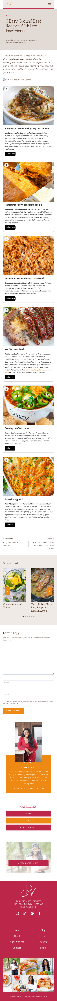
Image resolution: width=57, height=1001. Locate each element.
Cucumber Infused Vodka (12, 606)
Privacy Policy (34, 996)
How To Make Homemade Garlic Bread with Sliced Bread (43, 544)
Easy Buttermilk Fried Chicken (12, 542)
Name (7, 683)
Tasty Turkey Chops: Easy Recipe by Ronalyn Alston (42, 607)
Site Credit (43, 996)
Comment (8, 640)
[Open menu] (50, 4)
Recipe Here (10, 154)
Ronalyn (10, 40)
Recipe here (9, 377)
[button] (28, 813)
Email (7, 694)
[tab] (23, 616)
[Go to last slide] (7, 591)
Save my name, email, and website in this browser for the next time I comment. (29, 703)
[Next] (49, 591)
